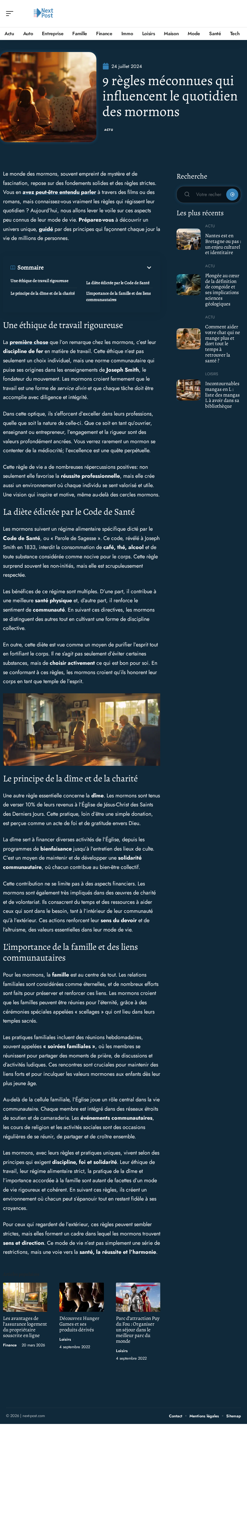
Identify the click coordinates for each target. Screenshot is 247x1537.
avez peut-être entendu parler (59, 192)
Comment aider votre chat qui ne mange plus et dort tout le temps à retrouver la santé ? (222, 343)
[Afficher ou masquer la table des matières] (98, 267)
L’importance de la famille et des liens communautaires (118, 296)
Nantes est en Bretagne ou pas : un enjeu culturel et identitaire (223, 244)
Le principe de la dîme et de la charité (43, 293)
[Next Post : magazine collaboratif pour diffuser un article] (43, 13)
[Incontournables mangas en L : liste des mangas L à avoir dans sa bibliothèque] (189, 389)
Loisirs (65, 1339)
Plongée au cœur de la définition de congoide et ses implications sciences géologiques (222, 289)
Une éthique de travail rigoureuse (39, 281)
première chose (29, 342)
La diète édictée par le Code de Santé (117, 283)
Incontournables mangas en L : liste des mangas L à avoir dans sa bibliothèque (222, 395)
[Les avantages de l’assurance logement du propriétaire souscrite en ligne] (25, 1297)
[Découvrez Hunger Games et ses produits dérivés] (81, 1297)
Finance (10, 1345)
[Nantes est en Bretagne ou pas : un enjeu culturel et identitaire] (189, 239)
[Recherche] (237, 13)
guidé (46, 229)
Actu (108, 129)
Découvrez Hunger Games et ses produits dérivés (79, 1324)
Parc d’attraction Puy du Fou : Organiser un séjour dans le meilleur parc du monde (138, 1330)
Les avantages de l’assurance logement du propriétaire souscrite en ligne (25, 1327)
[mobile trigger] (11, 13)
